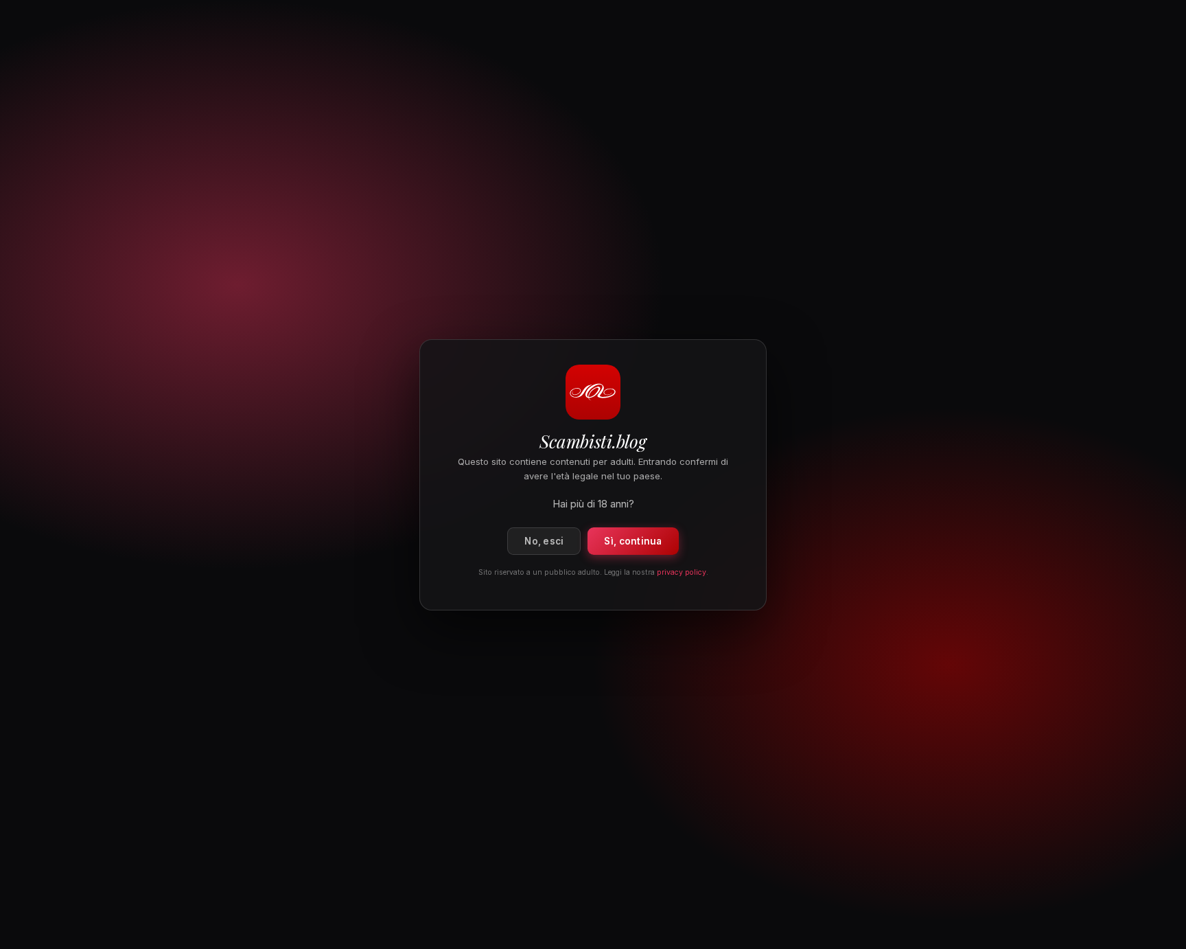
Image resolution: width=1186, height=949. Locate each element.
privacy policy (681, 571)
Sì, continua (633, 540)
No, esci (543, 540)
